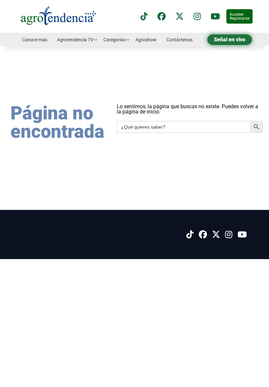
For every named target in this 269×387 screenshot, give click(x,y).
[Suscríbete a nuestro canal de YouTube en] (215, 16)
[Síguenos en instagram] (197, 16)
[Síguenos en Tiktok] (190, 235)
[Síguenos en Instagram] (228, 235)
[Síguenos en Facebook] (161, 16)
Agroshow (145, 39)
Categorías (114, 39)
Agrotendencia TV (75, 39)
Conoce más (34, 39)
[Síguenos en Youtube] (242, 235)
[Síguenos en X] (180, 16)
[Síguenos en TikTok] (144, 16)
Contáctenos (179, 39)
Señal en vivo (229, 39)
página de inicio (140, 112)
